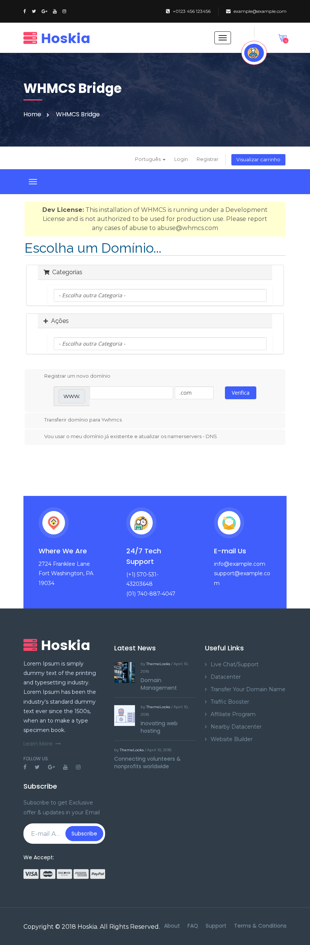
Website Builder (232, 739)
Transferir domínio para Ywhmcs (83, 420)
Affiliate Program (233, 714)
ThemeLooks (158, 663)
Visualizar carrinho (258, 159)
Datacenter (226, 676)
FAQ (193, 926)
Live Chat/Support (235, 664)
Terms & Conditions (260, 926)
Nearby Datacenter (236, 726)
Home (32, 114)
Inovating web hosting (159, 727)
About (172, 926)
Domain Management (159, 684)
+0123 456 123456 (192, 11)
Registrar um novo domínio (77, 376)
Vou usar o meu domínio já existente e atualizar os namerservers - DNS (130, 436)
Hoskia (87, 926)
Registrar (208, 159)
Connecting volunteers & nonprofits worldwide (147, 762)
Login (181, 159)
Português (148, 159)
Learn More (38, 743)
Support (216, 926)
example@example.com (260, 11)
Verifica (241, 392)
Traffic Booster (230, 701)
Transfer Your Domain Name (248, 689)
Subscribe (84, 833)
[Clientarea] (254, 53)
